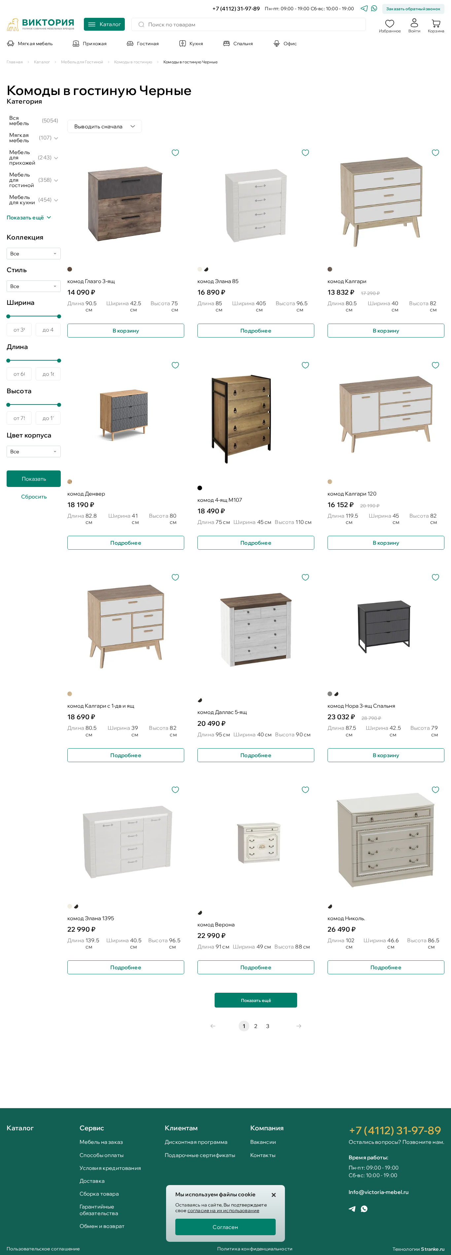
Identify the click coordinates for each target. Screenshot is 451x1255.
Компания (267, 1128)
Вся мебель (19, 120)
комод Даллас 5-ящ (222, 712)
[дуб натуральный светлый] (330, 481)
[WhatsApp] (374, 9)
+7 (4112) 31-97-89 (236, 8)
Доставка (92, 1181)
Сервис (92, 1128)
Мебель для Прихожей (22, 157)
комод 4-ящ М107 (219, 500)
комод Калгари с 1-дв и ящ (100, 706)
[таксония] (69, 269)
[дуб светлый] (330, 269)
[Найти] (141, 24)
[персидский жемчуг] (206, 269)
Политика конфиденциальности (255, 1249)
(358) (45, 179)
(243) (45, 157)
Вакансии (263, 1142)
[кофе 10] (199, 912)
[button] (390, 25)
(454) (45, 199)
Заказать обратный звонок (413, 8)
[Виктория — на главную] (41, 25)
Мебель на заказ (101, 1142)
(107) (45, 137)
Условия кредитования (110, 1168)
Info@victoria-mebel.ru (379, 1192)
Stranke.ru (432, 1249)
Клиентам (181, 1128)
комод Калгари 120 (352, 494)
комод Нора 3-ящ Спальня (361, 706)
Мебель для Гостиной (21, 180)
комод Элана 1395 (90, 918)
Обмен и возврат (102, 1226)
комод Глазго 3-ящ (91, 281)
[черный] (199, 488)
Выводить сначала (98, 126)
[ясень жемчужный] (330, 906)
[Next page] (299, 1026)
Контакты (262, 1155)
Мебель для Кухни (22, 199)
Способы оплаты (101, 1155)
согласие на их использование (223, 1210)
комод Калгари (347, 281)
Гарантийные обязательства (99, 1210)
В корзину (126, 330)
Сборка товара (99, 1194)
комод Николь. (346, 918)
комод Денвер (86, 494)
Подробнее (255, 330)
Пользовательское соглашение (43, 1249)
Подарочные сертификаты (200, 1155)
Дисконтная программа (196, 1142)
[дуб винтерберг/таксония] (199, 700)
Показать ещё (256, 1000)
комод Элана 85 (217, 281)
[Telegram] (364, 9)
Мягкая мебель (19, 137)
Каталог (20, 1128)
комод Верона (216, 924)
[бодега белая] (199, 269)
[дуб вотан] (69, 481)
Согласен (225, 1227)
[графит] (330, 694)
